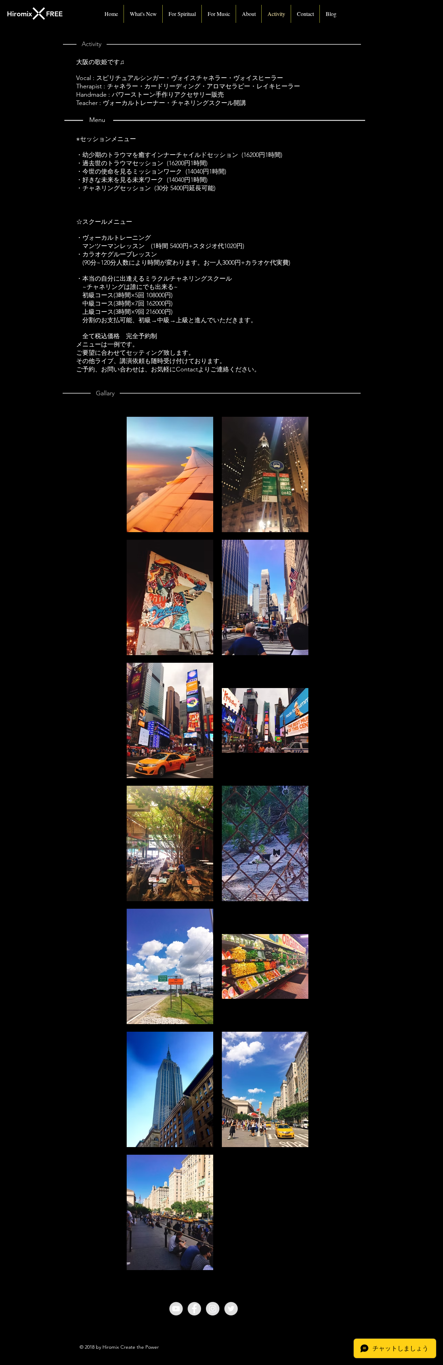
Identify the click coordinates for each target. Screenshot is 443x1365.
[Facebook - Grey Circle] (194, 1308)
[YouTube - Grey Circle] (176, 1308)
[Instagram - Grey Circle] (212, 1308)
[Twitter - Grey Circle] (231, 1308)
